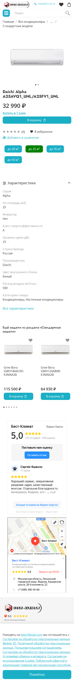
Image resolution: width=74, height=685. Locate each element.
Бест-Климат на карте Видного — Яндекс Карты (37, 512)
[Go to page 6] (16, 407)
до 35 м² (55, 149)
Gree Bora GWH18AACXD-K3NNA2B (14, 371)
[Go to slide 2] (38, 84)
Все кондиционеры (31, 22)
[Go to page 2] (6, 407)
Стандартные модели (18, 26)
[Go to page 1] (3, 407)
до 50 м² (13, 160)
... (51, 21)
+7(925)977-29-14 (46, 3)
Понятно (37, 674)
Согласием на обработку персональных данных (36, 652)
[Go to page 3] (9, 407)
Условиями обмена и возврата (24, 656)
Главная (8, 22)
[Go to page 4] (11, 407)
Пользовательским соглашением (38, 648)
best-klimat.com (32, 635)
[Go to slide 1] (35, 84)
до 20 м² (13, 149)
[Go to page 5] (14, 407)
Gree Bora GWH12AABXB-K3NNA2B (51, 371)
